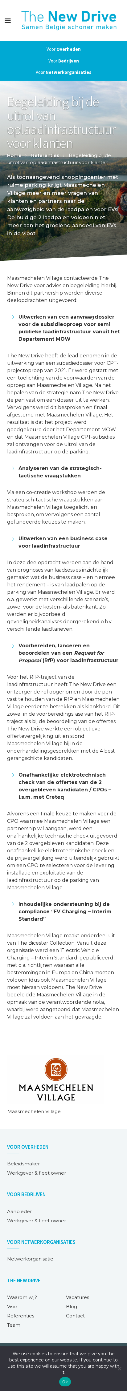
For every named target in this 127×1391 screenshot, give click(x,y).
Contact (75, 1316)
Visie (12, 1306)
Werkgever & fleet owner (36, 1173)
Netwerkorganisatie (30, 1259)
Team (13, 1325)
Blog (71, 1306)
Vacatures (77, 1297)
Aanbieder (19, 1211)
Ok (65, 1381)
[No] (119, 1368)
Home (14, 155)
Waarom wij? (22, 1297)
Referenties (45, 155)
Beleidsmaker (23, 1164)
